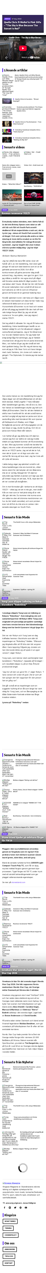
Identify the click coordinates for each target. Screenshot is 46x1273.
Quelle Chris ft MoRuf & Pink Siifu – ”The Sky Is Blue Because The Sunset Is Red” (22, 25)
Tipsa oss (9, 1256)
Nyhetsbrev (10, 1221)
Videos (7, 19)
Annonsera (10, 1249)
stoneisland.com (18, 882)
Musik (4, 598)
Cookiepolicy (11, 1235)
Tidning (8, 1228)
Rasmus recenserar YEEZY (16, 213)
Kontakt (9, 1263)
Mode (4, 210)
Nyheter (5, 966)
